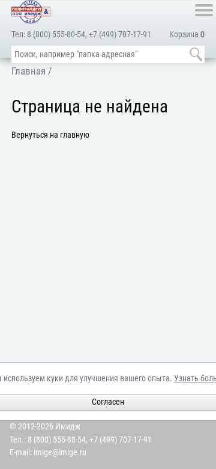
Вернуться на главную (50, 135)
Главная (28, 71)
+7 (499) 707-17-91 (120, 34)
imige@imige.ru (60, 452)
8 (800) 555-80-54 (56, 34)
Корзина (187, 34)
